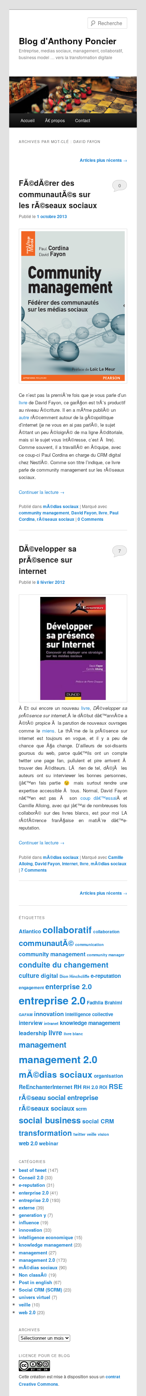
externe (27, 1207)
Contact (82, 120)
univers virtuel (34, 1297)
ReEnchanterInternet (45, 1087)
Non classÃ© (33, 1274)
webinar (48, 1143)
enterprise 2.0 (68, 986)
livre (23, 402)
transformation (45, 1132)
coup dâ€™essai (98, 797)
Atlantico (30, 931)
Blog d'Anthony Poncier (67, 41)
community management (44, 512)
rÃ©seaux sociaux (55, 519)
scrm (81, 1108)
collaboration (106, 932)
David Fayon (83, 512)
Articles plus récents (103, 160)
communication (89, 944)
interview (31, 1023)
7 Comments (119, 552)
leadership (33, 1033)
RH (78, 1087)
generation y (32, 1215)
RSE (116, 1086)
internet (70, 863)
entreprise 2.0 (52, 1000)
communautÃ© (46, 942)
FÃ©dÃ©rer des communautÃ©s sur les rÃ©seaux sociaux (58, 193)
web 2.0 (28, 1143)
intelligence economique (46, 1237)
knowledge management (90, 1023)
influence (29, 1222)
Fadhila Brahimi (104, 1002)
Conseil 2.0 (31, 1177)
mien (47, 730)
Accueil (28, 120)
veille (91, 1134)
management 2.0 (58, 1059)
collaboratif (67, 929)
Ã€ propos (55, 120)
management (42, 1044)
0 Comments (119, 187)
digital (49, 975)
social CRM (98, 1121)
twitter (79, 1134)
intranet (51, 1023)
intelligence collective (89, 1014)
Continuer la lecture (41, 492)
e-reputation (106, 976)
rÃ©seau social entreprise (58, 1097)
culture (29, 975)
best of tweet (32, 1170)
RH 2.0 (90, 1087)
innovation (49, 1013)
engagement (31, 987)
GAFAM (26, 1014)
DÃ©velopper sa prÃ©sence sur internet (48, 559)
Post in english (35, 1282)
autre (24, 417)
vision (103, 1134)
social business (50, 1120)
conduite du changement (63, 964)
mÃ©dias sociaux (61, 506)
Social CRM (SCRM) (40, 1289)
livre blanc (73, 1033)
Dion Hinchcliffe (74, 976)
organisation (108, 1075)
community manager (105, 954)
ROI (103, 1087)
